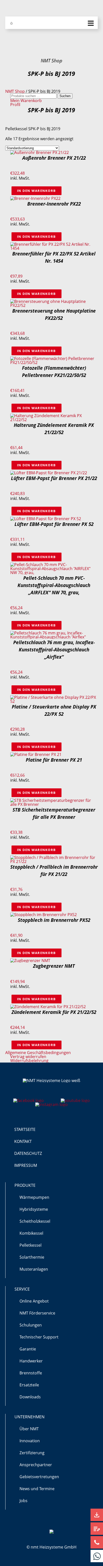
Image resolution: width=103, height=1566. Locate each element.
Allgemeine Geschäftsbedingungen (38, 1052)
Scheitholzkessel (35, 1221)
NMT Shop (15, 91)
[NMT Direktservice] (96, 1556)
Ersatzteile (29, 1385)
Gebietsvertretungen (39, 1476)
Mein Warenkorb (26, 100)
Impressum (25, 1165)
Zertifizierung (32, 1452)
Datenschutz (28, 1153)
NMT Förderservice (37, 1313)
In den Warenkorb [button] (36, 190)
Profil (15, 104)
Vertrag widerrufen (28, 1056)
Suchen (65, 96)
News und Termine (37, 1488)
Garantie (28, 1349)
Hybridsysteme (34, 1209)
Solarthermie (32, 1257)
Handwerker (31, 1361)
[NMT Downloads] (96, 1515)
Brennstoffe (31, 1373)
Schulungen (31, 1325)
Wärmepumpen (34, 1197)
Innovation (30, 1441)
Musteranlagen (34, 1269)
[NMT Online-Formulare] (96, 1528)
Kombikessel (31, 1233)
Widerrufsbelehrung (29, 1060)
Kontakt (23, 1141)
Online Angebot (34, 1301)
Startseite (25, 1129)
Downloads (30, 1397)
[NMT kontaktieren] (96, 1542)
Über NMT (29, 1429)
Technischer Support (39, 1337)
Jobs (24, 1500)
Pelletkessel (31, 1245)
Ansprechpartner (36, 1464)
